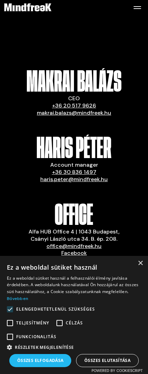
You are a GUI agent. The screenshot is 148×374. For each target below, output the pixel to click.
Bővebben (17, 298)
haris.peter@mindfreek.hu (74, 179)
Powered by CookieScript (117, 370)
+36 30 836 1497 (74, 172)
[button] (74, 347)
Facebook (74, 253)
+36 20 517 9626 (74, 105)
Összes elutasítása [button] (107, 360)
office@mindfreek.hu (74, 246)
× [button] (140, 263)
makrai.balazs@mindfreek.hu (74, 112)
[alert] (74, 315)
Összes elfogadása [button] (40, 360)
